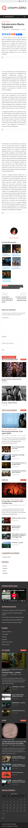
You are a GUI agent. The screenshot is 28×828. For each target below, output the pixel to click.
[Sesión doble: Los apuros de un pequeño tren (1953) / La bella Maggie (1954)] (6, 534)
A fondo (3, 21)
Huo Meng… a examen (17, 542)
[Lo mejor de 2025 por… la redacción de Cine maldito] (6, 756)
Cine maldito (14, 435)
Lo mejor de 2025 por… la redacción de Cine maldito (18, 757)
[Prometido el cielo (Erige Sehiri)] (6, 455)
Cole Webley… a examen (18, 686)
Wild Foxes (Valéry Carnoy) (19, 518)
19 (10, 808)
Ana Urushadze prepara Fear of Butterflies (12, 619)
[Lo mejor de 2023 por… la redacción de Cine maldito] (6, 780)
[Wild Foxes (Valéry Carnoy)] (6, 518)
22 (21, 808)
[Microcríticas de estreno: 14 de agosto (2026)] (6, 463)
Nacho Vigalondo (14, 288)
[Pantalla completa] (24, 601)
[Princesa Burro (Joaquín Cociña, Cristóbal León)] (14, 490)
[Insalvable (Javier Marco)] (6, 710)
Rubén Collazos (14, 674)
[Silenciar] (22, 601)
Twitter (4, 570)
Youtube (5, 566)
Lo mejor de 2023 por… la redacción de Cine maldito (18, 781)
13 (14, 805)
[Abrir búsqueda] (24, 16)
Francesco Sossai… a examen (11, 672)
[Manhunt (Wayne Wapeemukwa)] (6, 526)
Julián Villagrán (14, 286)
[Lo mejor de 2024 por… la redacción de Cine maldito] (6, 764)
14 (17, 805)
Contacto (4, 636)
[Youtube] (19, 1)
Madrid (21, 286)
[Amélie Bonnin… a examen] (6, 702)
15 (21, 805)
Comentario (5, 317)
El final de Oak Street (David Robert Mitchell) (19, 471)
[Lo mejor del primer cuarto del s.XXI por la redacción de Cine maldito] (14, 724)
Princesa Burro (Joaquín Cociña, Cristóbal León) (13, 610)
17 (3, 808)
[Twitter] (23, 1)
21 (17, 808)
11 (7, 805)
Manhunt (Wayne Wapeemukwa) (16, 526)
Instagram (5, 573)
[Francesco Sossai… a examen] (14, 653)
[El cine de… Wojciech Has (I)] (14, 393)
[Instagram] (25, 1)
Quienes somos (5, 644)
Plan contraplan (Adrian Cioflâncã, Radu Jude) (18, 695)
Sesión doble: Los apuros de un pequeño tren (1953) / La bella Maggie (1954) (19, 535)
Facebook (5, 568)
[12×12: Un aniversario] (6, 772)
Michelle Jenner (6, 288)
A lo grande (4, 429)
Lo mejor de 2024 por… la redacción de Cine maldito (18, 765)
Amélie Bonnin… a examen (18, 702)
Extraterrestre (6, 286)
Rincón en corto (5, 670)
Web (3, 349)
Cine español (20, 285)
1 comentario (23, 29)
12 (10, 805)
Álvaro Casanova (16, 29)
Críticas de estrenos (12, 429)
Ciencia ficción (12, 285)
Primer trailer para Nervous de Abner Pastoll (13, 617)
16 (24, 805)
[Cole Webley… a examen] (6, 686)
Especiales (4, 639)
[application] (14, 595)
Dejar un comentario (22, 435)
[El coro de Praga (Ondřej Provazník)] (6, 447)
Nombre (4, 336)
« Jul (3, 817)
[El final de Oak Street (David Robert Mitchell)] (6, 471)
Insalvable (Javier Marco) (18, 710)
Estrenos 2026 (6, 557)
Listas (12, 739)
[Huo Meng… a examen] (6, 542)
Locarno (22, 499)
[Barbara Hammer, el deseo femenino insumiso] (14, 369)
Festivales (17, 499)
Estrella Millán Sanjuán (16, 505)
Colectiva (8, 739)
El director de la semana (17, 669)
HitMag (15, 826)
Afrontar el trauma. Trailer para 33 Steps (12, 622)
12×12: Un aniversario (17, 772)
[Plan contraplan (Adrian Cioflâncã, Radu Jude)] (6, 694)
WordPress (10, 826)
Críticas (8, 21)
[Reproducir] (3, 601)
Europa (12, 499)
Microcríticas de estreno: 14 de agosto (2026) (19, 463)
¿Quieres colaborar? (7, 631)
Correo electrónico (8, 343)
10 (3, 805)
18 (7, 808)
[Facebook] (21, 1)
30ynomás (4, 669)
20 (14, 808)
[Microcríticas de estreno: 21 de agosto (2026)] (14, 420)
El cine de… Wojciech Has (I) (9, 403)
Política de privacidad (7, 642)
